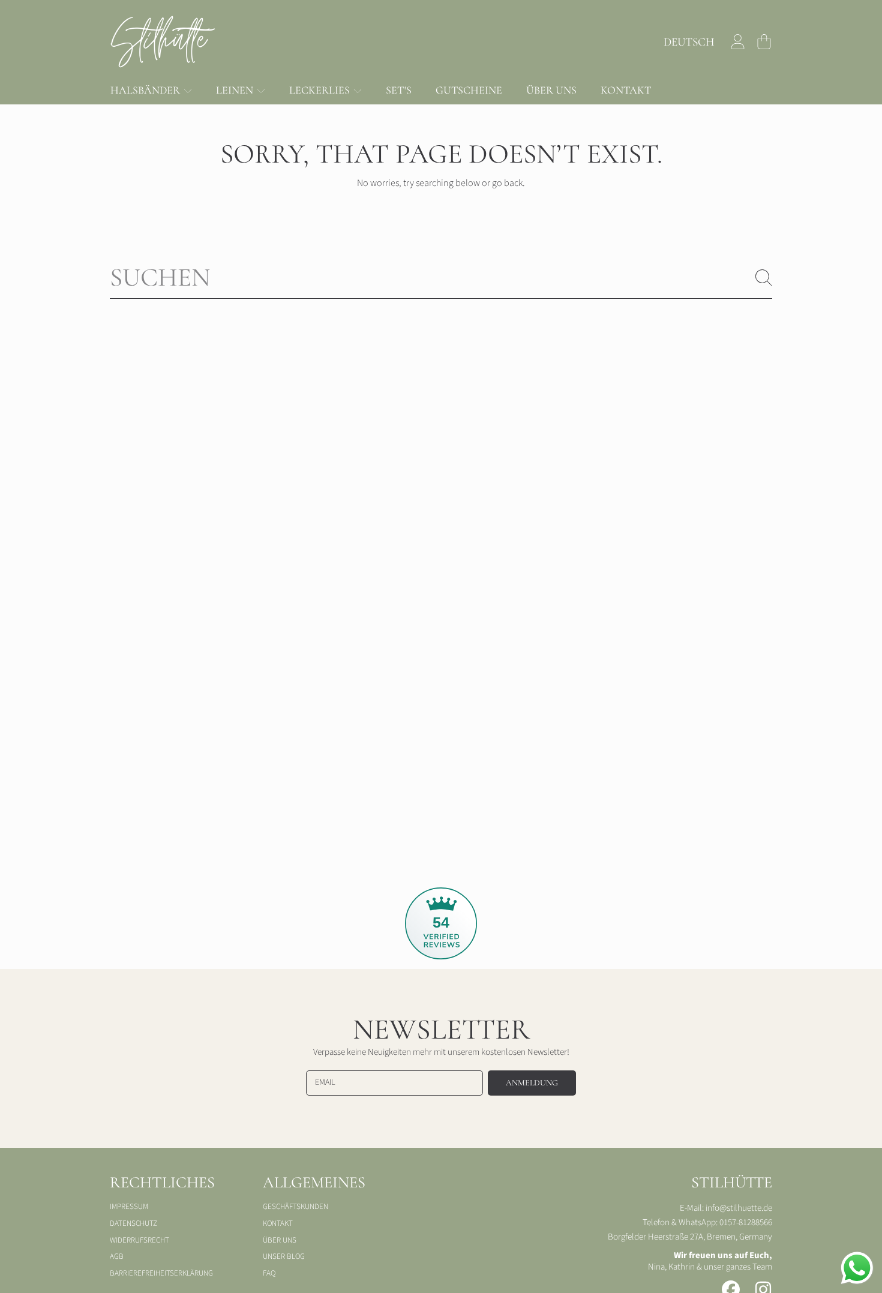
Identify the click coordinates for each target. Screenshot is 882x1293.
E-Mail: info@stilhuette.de (726, 1208)
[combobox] (441, 277)
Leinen (236, 90)
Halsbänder (146, 90)
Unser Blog (284, 1256)
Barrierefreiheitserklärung (161, 1273)
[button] (764, 42)
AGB (117, 1256)
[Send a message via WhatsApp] (857, 1268)
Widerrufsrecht (139, 1240)
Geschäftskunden (295, 1206)
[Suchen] (763, 278)
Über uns (279, 1240)
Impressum (129, 1206)
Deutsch (689, 42)
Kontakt (278, 1223)
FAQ (269, 1273)
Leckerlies (320, 90)
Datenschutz (133, 1223)
